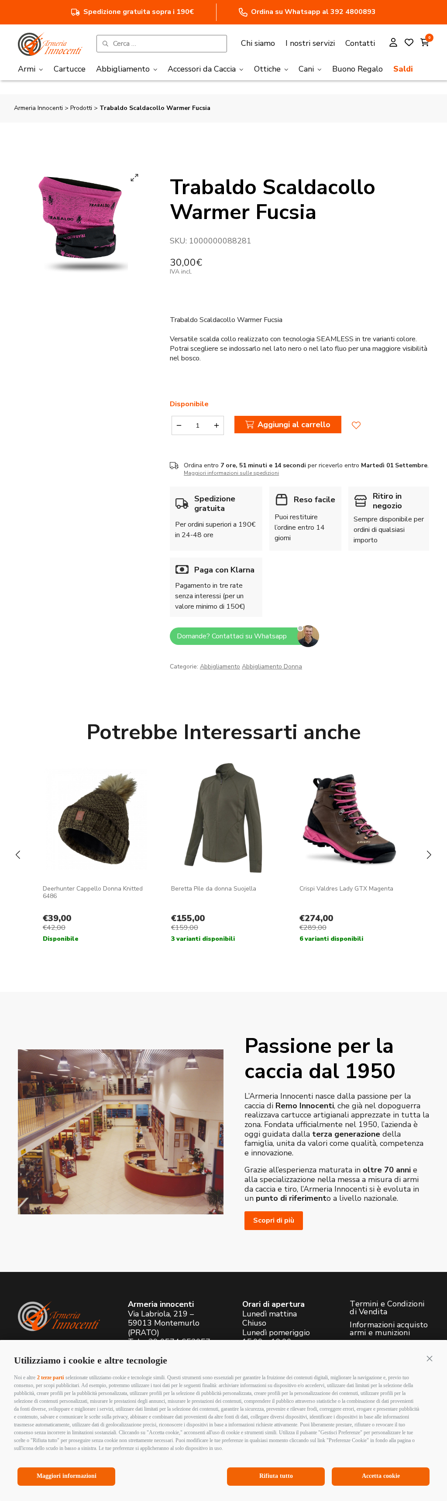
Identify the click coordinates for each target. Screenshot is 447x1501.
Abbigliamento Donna (272, 666)
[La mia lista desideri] (409, 43)
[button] (429, 1358)
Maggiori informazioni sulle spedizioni (231, 473)
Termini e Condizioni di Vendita (387, 1308)
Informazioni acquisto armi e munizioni (389, 1329)
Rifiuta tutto (276, 1476)
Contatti (360, 43)
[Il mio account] (393, 43)
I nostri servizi (310, 43)
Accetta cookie (381, 1476)
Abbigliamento (220, 666)
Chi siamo (258, 43)
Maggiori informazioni (66, 1476)
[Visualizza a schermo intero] (134, 177)
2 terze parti (50, 1377)
